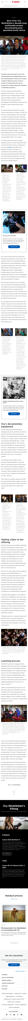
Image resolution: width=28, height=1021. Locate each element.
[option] (14, 922)
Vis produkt (7, 853)
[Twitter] (17, 1014)
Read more (14, 413)
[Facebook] (6, 1014)
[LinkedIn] (14, 1014)
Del (14, 794)
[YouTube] (21, 1014)
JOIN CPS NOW (14, 246)
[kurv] (2, 2)
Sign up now (14, 964)
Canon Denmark (13, 1011)
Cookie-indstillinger (14, 1007)
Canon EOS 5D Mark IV (11, 840)
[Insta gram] (10, 1014)
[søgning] (6, 2)
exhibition (9, 147)
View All (13, 899)
